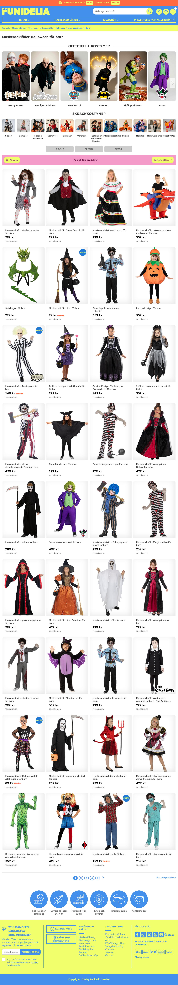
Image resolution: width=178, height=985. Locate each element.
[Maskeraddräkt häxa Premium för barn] (67, 587)
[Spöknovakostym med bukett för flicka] (154, 353)
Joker (132, 105)
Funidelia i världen (115, 934)
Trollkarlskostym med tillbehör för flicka (67, 387)
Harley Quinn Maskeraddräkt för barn (66, 855)
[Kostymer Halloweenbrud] (154, 127)
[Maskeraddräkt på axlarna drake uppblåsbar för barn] (154, 197)
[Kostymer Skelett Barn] (8, 127)
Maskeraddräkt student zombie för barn (22, 232)
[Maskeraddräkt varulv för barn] (111, 821)
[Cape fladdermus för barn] (67, 431)
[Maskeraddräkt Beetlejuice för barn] (24, 353)
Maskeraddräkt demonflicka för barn (109, 777)
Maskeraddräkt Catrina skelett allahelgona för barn (21, 777)
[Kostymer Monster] (140, 127)
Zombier (23, 136)
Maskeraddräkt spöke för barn (109, 620)
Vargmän (81, 136)
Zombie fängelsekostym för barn (110, 464)
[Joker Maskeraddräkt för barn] (67, 509)
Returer (83, 952)
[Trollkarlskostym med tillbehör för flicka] (67, 353)
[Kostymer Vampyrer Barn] (52, 127)
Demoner (67, 136)
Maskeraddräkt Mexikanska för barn (109, 232)
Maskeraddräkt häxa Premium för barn (67, 621)
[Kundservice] (166, 12)
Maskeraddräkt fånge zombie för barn (153, 543)
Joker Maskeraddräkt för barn (65, 542)
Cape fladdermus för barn (62, 464)
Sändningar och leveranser (87, 942)
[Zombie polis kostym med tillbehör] (111, 275)
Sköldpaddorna (103, 105)
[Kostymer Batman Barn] (74, 76)
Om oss (109, 955)
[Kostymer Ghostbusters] (162, 76)
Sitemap (109, 952)
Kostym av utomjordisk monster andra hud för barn (22, 855)
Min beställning (87, 937)
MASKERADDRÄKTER (66, 20)
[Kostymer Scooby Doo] (169, 127)
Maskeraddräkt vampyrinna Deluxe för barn (151, 465)
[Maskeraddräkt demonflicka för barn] (111, 743)
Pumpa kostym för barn (148, 308)
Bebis (118, 149)
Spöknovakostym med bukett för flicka (153, 387)
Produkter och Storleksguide (86, 948)
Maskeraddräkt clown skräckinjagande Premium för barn (21, 466)
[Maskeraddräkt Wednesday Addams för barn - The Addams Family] (154, 665)
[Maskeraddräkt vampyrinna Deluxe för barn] (154, 431)
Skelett (8, 136)
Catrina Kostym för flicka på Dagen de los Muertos (108, 387)
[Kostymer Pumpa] (125, 127)
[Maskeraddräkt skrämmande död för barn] (67, 743)
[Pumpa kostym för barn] (154, 275)
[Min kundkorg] (173, 12)
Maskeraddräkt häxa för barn (64, 308)
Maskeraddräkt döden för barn (21, 542)
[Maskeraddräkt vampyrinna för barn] (154, 587)
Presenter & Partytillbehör (152, 20)
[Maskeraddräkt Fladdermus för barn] (67, 665)
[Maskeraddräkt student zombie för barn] (24, 197)
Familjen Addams (16, 105)
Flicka (89, 149)
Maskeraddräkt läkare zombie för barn (154, 855)
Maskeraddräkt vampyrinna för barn (153, 621)
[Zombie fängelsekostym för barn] (111, 431)
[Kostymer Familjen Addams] (16, 76)
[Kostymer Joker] (133, 76)
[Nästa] (103, 877)
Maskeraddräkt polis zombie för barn (109, 699)
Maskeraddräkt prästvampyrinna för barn (23, 621)
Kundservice (63, 928)
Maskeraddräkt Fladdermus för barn (65, 699)
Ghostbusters (162, 105)
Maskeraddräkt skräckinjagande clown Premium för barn (153, 777)
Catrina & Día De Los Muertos (96, 138)
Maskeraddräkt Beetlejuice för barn (21, 387)
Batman (74, 105)
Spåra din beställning (61, 939)
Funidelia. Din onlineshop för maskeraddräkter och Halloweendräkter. (26, 11)
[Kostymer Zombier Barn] (23, 127)
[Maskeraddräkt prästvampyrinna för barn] (24, 587)
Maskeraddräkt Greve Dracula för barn (67, 232)
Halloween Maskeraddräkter (41, 28)
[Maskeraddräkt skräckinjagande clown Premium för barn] (154, 743)
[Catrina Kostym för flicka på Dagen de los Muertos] (111, 353)
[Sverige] (137, 935)
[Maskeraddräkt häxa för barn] (67, 275)
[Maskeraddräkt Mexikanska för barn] (111, 197)
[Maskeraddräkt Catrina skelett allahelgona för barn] (24, 743)
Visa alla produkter (166, 877)
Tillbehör (109, 20)
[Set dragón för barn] (24, 275)
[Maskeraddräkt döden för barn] (24, 509)
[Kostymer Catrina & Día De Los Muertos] (96, 127)
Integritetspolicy (114, 946)
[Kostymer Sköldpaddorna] (104, 76)
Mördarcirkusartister (111, 136)
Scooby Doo (169, 136)
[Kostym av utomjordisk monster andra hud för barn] (24, 821)
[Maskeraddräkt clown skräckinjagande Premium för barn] (24, 431)
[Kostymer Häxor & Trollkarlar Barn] (37, 127)
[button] (5, 83)
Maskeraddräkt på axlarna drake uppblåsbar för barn (153, 232)
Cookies (109, 949)
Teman (23, 20)
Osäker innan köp (88, 955)
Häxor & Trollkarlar (38, 137)
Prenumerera (30, 952)
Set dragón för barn (15, 308)
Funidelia (6, 28)
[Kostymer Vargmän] (81, 127)
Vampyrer (52, 136)
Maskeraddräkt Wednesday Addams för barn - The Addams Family (153, 699)
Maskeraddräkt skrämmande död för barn (67, 777)
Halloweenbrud (154, 136)
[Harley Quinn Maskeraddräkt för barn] (67, 821)
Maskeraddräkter (19, 28)
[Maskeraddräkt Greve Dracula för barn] (67, 197)
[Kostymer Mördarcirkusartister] (111, 127)
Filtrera (14, 160)
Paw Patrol (45, 105)
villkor (35, 962)
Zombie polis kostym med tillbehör (106, 309)
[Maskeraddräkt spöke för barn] (111, 587)
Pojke (60, 149)
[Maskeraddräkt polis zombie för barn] (111, 665)
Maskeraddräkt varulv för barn (109, 854)
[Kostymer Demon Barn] (67, 127)
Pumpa (125, 136)
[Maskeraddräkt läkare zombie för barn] (154, 821)
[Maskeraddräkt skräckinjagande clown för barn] (111, 509)
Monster (140, 136)
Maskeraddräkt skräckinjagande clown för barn (110, 543)
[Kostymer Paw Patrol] (45, 76)
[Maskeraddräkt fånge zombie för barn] (154, 509)
